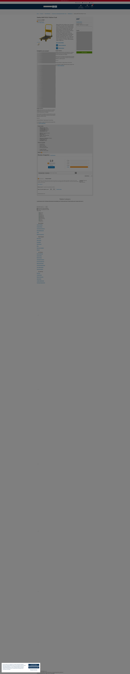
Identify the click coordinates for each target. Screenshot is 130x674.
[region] (21, 667)
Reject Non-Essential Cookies (34, 667)
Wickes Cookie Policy (14, 669)
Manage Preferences (33, 669)
